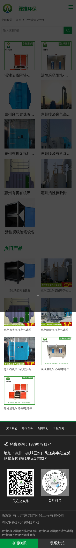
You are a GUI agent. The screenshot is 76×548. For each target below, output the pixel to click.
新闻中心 (42, 428)
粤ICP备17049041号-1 (20, 522)
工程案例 (58, 428)
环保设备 (27, 428)
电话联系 (19, 543)
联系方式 (57, 543)
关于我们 (11, 428)
